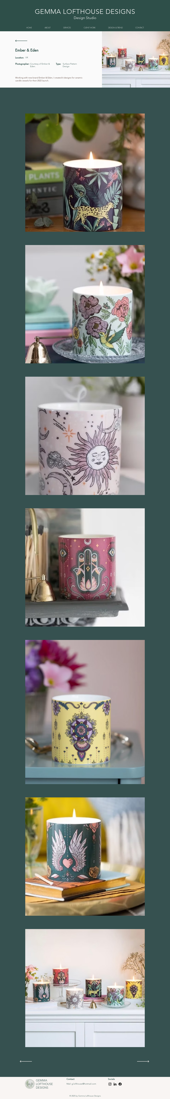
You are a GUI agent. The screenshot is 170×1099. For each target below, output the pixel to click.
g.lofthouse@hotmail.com (84, 1083)
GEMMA (41, 1080)
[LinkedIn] (115, 1084)
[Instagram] (110, 1084)
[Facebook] (120, 1084)
